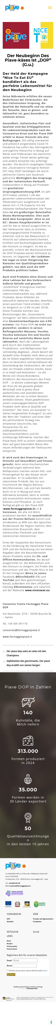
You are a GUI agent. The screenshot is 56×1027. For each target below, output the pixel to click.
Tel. (12, 883)
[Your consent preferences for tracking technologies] (51, 1022)
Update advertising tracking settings (28, 986)
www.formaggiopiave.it (17, 636)
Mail (18, 886)
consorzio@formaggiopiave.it (21, 630)
